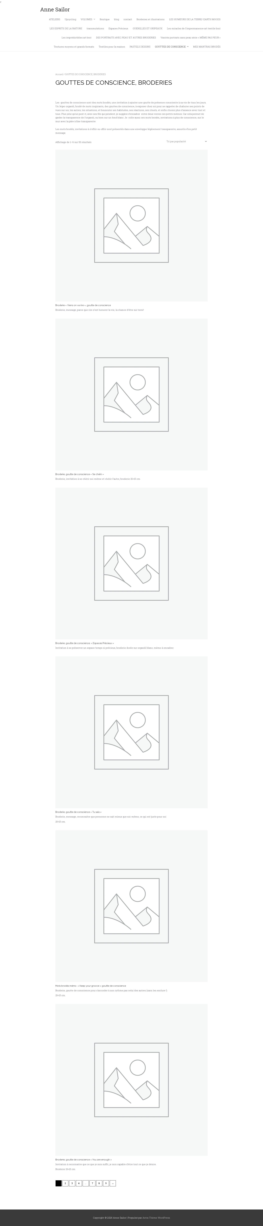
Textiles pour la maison (112, 46)
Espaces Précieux (118, 28)
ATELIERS (54, 19)
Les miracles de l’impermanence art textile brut (194, 28)
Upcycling (70, 19)
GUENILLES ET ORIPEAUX (147, 28)
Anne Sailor (55, 9)
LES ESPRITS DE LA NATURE (66, 28)
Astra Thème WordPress (156, 1217)
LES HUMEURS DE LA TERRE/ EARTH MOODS (195, 19)
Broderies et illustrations (151, 19)
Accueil (59, 74)
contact (128, 19)
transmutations (95, 28)
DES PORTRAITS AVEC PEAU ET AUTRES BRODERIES (126, 37)
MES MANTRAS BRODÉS (207, 46)
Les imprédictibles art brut (76, 37)
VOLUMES (86, 19)
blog (116, 19)
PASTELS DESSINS (140, 46)
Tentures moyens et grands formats (74, 46)
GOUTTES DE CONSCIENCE (170, 46)
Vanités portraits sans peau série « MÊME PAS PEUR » (191, 37)
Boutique (105, 19)
